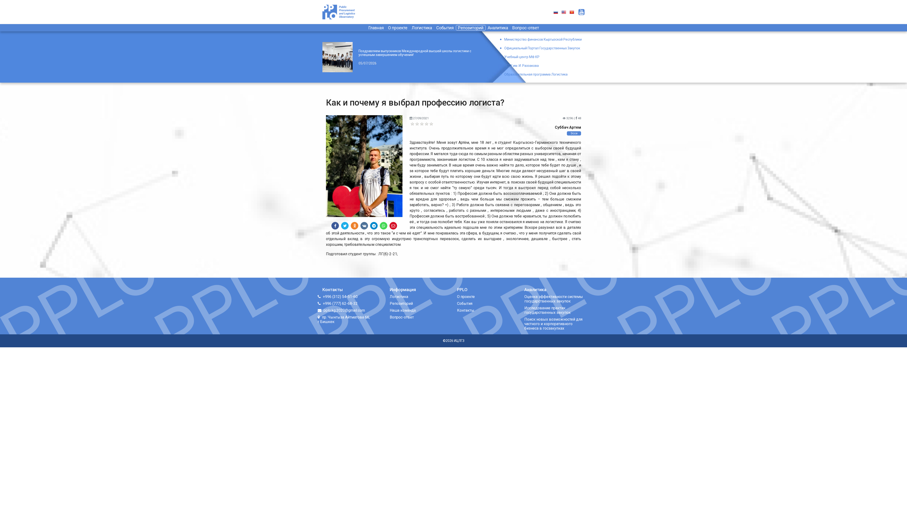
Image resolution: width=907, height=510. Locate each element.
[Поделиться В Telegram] (374, 226)
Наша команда (403, 310)
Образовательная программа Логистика (536, 74)
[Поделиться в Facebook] (335, 226)
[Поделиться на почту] (393, 226)
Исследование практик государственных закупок (547, 310)
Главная (376, 27)
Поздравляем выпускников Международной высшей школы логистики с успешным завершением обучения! (415, 53)
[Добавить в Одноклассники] (354, 226)
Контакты (465, 310)
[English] (563, 12)
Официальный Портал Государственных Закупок (542, 48)
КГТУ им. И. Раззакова (521, 66)
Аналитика (498, 27)
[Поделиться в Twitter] (345, 226)
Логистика (422, 27)
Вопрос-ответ (525, 27)
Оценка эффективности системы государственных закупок (553, 298)
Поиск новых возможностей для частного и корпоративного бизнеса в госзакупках (553, 324)
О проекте (397, 27)
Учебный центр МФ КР (521, 57)
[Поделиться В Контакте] (364, 226)
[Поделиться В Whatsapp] (383, 226)
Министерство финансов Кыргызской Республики (543, 39)
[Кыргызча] (571, 12)
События (445, 27)
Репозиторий (470, 27)
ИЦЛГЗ (459, 341)
